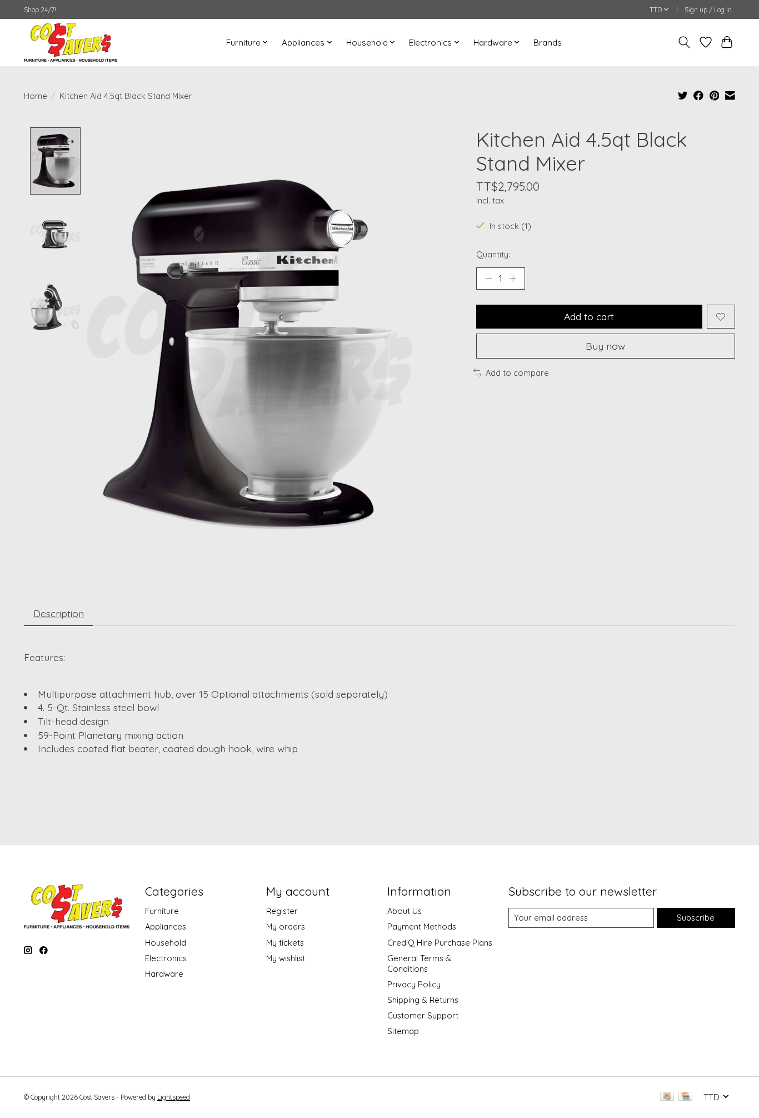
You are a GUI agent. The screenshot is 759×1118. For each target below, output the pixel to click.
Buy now (605, 346)
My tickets (285, 942)
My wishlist (285, 958)
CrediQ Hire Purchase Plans (439, 942)
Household (165, 942)
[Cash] (667, 1097)
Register (282, 911)
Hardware (164, 973)
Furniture (162, 911)
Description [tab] (58, 613)
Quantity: (493, 254)
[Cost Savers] (70, 42)
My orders (285, 926)
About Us (404, 911)
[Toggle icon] (684, 42)
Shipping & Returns (422, 1000)
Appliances (165, 926)
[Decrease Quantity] (488, 278)
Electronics (166, 958)
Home (35, 96)
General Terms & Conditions (419, 963)
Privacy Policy (414, 984)
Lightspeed (173, 1097)
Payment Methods (421, 926)
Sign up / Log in (708, 10)
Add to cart (589, 316)
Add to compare (517, 372)
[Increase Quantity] (513, 278)
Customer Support (422, 1015)
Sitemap (403, 1031)
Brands (547, 42)
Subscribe (696, 917)
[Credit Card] (685, 1097)
